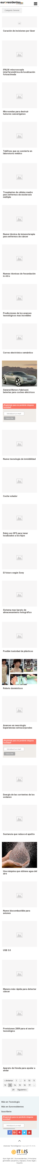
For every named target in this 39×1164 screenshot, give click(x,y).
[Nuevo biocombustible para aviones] (19, 895)
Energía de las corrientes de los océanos (19, 795)
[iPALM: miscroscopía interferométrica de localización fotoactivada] (19, 54)
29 (13, 1090)
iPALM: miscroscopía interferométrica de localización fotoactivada (19, 72)
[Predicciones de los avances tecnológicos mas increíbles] (19, 298)
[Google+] (14, 1132)
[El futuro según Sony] (19, 558)
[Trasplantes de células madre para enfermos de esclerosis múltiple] (19, 177)
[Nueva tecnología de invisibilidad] (19, 444)
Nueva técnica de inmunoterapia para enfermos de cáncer (19, 235)
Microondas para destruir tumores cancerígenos (15, 112)
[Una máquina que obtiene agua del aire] (19, 856)
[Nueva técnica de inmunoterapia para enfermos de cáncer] (19, 219)
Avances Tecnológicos (12, 1146)
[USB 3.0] (19, 935)
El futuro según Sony (13, 572)
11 (34, 1081)
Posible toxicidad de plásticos (18, 651)
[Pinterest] (19, 1132)
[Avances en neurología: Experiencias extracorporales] (19, 710)
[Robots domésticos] (19, 673)
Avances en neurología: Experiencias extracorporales (17, 726)
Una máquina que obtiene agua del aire (20, 872)
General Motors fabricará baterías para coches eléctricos (19, 391)
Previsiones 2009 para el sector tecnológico (18, 1029)
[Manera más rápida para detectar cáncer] (19, 974)
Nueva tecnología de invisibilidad (19, 459)
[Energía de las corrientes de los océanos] (19, 779)
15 (20, 1085)
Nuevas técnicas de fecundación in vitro (19, 274)
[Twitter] (24, 1132)
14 (15, 1085)
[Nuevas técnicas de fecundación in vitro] (19, 258)
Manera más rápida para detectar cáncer (19, 990)
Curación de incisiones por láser (19, 31)
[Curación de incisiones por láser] (19, 23)
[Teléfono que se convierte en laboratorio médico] (19, 136)
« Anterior (8, 1081)
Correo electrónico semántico (18, 352)
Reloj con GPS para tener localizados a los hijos (15, 534)
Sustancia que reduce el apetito (19, 834)
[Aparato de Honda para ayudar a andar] (19, 1053)
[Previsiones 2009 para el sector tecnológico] (19, 1013)
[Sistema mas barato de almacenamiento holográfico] (19, 595)
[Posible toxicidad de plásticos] (19, 636)
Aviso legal (31, 1161)
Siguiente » (22, 1090)
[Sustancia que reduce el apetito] (19, 819)
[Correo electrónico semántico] (19, 337)
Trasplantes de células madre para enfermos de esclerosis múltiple (18, 194)
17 (29, 1085)
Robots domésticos (13, 688)
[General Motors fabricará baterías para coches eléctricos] (19, 375)
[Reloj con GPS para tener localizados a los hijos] (19, 518)
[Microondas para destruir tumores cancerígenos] (19, 96)
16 (25, 1085)
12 (5, 1085)
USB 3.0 (7, 950)
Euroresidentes (21, 1159)
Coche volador (10, 496)
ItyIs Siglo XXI (8, 1159)
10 (29, 1081)
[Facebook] (9, 1132)
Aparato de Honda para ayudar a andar (19, 1069)
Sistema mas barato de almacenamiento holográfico (17, 611)
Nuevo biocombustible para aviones (16, 911)
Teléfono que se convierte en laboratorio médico (17, 152)
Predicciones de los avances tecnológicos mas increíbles (17, 314)
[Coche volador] (19, 481)
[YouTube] (29, 1132)
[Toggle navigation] (35, 4)
